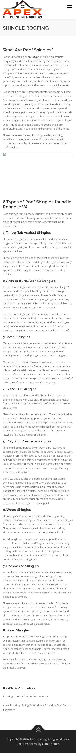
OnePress (22, 744)
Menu (69, 7)
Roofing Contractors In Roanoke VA (25, 696)
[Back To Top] (38, 730)
